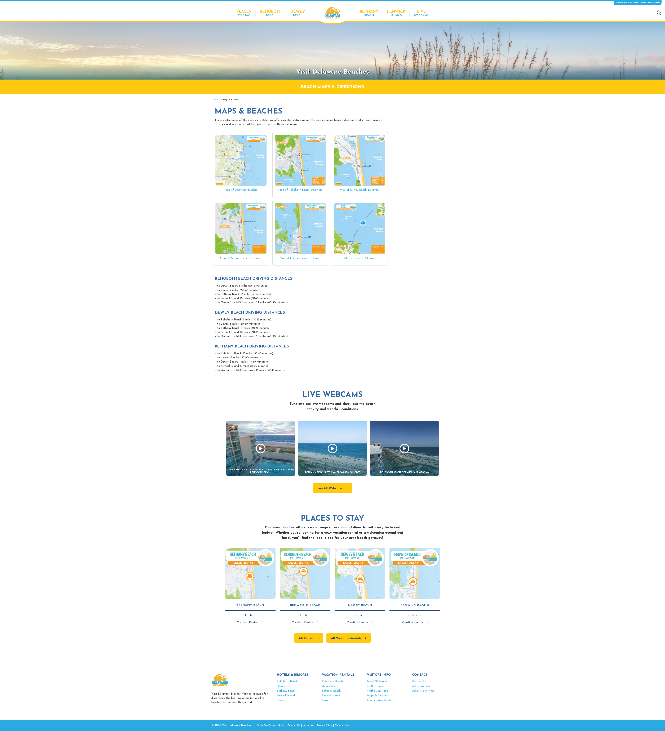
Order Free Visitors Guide (270, 725)
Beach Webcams (377, 681)
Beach (271, 13)
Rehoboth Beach (287, 681)
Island (396, 13)
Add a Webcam (421, 686)
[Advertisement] (422, 123)
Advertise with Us (423, 691)
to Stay (243, 13)
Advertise (308, 725)
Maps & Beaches (377, 695)
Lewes (280, 700)
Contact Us (419, 681)
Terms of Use (342, 725)
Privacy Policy (324, 725)
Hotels (248, 615)
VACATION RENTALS (338, 675)
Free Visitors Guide (379, 700)
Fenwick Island (286, 695)
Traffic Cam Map (377, 691)
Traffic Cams (375, 686)
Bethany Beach (286, 691)
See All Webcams (330, 488)
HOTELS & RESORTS (292, 675)
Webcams (421, 13)
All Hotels (306, 638)
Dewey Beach (285, 686)
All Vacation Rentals (346, 638)
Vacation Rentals (248, 622)
